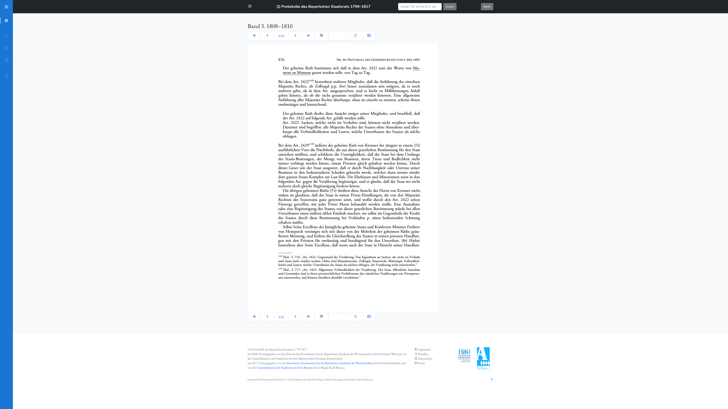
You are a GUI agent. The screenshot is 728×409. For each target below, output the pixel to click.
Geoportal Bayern (364, 379)
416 (281, 35)
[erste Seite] (254, 36)
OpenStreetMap (315, 379)
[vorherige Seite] (267, 36)
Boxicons (281, 379)
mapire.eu (341, 379)
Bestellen (423, 354)
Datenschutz (425, 359)
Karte (487, 7)
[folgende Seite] (295, 36)
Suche (450, 7)
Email (421, 363)
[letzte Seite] (308, 36)
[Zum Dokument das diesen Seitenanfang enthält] (369, 36)
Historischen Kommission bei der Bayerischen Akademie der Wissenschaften (329, 363)
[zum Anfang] (491, 380)
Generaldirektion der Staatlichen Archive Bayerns (284, 368)
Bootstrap (266, 379)
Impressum (424, 349)
